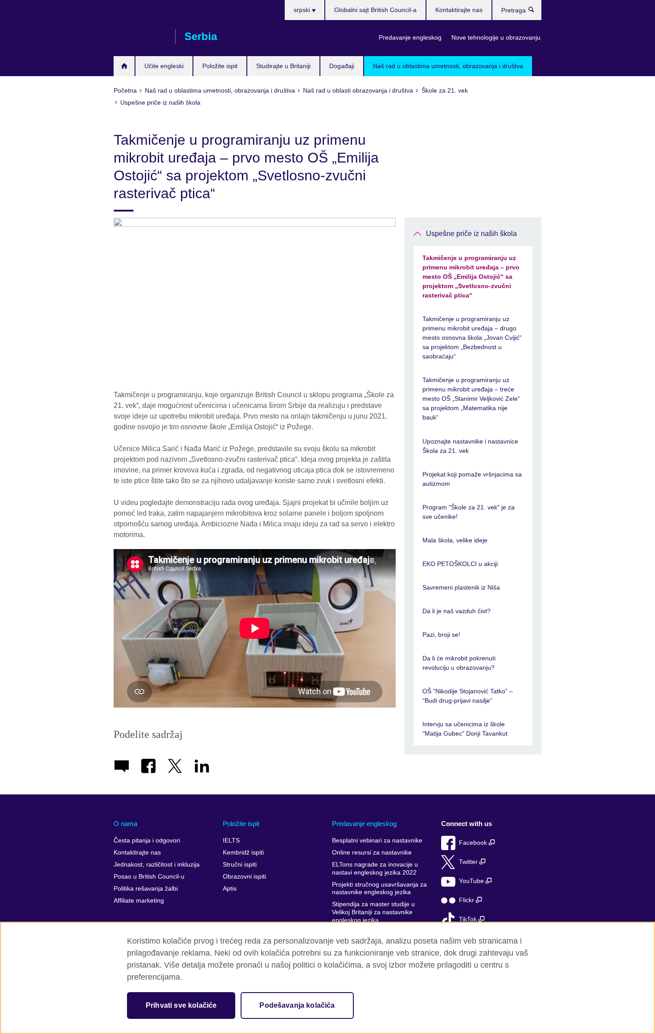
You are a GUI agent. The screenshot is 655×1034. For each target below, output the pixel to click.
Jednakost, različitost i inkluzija (157, 864)
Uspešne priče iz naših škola (471, 233)
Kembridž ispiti (243, 852)
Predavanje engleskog (410, 37)
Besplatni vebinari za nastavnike (377, 840)
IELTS (231, 840)
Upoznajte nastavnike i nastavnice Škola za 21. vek (470, 446)
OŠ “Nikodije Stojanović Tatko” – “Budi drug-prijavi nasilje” (467, 696)
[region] (327, 978)
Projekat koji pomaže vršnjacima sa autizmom (472, 479)
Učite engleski (164, 65)
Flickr (467, 900)
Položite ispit (219, 65)
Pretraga (535, 11)
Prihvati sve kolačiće (181, 1005)
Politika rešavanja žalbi (146, 888)
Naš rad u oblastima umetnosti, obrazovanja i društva (448, 65)
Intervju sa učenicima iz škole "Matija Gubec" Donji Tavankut (465, 729)
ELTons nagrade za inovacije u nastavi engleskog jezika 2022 (375, 868)
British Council (140, 36)
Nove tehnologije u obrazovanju (495, 37)
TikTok (469, 919)
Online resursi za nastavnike (372, 852)
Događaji (341, 65)
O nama (125, 823)
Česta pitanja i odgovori (147, 840)
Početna (124, 66)
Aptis (230, 888)
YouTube (472, 881)
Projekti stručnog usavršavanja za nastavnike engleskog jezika (379, 888)
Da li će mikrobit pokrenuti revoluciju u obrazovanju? (458, 663)
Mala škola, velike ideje (454, 540)
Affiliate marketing (139, 900)
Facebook (474, 842)
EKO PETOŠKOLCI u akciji (460, 563)
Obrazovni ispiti (244, 876)
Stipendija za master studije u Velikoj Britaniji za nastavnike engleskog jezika (373, 912)
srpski (303, 9)
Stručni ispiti (240, 864)
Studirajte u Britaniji (283, 65)
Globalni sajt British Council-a (375, 9)
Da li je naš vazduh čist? (456, 611)
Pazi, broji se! (441, 634)
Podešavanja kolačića (297, 1005)
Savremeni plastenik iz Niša (461, 587)
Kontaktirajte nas (459, 9)
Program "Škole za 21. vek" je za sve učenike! (468, 512)
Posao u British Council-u (149, 876)
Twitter (469, 862)
